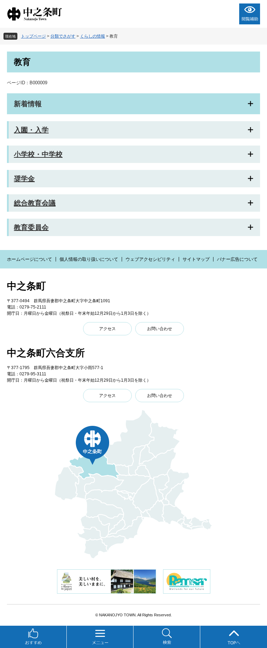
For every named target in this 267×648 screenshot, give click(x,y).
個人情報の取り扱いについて (88, 259)
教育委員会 (31, 227)
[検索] (167, 637)
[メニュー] (100, 637)
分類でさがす (62, 36)
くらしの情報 (92, 36)
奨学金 (24, 178)
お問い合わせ (159, 328)
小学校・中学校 (38, 154)
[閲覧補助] (249, 13)
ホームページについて (29, 259)
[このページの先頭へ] (233, 637)
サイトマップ (196, 259)
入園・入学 (31, 130)
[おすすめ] (33, 637)
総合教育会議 (35, 203)
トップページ (33, 36)
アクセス (107, 328)
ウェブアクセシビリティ (150, 259)
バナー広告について (237, 259)
